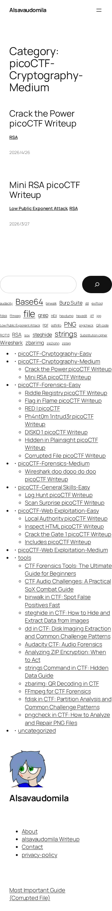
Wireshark (11, 342)
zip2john (53, 343)
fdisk (3, 316)
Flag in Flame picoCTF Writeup (63, 400)
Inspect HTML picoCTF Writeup (64, 526)
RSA (13, 137)
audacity (6, 303)
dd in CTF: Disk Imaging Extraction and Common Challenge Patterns (68, 632)
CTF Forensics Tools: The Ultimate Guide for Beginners (68, 569)
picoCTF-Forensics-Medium (54, 463)
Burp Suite (70, 302)
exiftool (96, 303)
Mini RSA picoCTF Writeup (44, 189)
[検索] (97, 284)
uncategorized (37, 730)
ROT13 (5, 335)
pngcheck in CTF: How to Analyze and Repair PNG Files (67, 718)
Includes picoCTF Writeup (58, 541)
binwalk (51, 303)
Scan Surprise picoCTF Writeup (65, 502)
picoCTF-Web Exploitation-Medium (63, 550)
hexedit (81, 316)
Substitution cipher (93, 335)
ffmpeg (15, 316)
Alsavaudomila (27, 10)
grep (43, 315)
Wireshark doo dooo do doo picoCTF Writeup (60, 475)
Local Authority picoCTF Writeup (66, 518)
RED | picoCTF (42, 408)
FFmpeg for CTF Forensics (58, 691)
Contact (32, 846)
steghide (42, 334)
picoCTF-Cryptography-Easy (54, 353)
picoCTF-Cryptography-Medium (59, 361)
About (30, 831)
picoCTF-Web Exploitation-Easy (58, 510)
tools (24, 557)
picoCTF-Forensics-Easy (49, 384)
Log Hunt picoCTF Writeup (59, 494)
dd (87, 303)
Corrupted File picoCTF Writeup (65, 455)
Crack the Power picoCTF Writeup (43, 118)
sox (27, 335)
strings (66, 334)
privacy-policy (39, 854)
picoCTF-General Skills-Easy (54, 487)
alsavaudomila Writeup (51, 839)
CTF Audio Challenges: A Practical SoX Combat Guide (68, 584)
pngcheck (86, 325)
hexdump (66, 316)
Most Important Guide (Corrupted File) (37, 893)
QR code (102, 325)
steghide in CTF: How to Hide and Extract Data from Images (67, 616)
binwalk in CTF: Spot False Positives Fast (58, 600)
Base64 (29, 301)
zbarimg (35, 342)
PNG (70, 324)
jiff (92, 316)
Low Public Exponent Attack (38, 208)
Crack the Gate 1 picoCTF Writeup (68, 534)
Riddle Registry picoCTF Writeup (66, 392)
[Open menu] (99, 10)
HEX (54, 316)
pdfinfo (56, 325)
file (29, 313)
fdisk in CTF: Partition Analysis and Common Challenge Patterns (68, 702)
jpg (98, 316)
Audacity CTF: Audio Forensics (63, 644)
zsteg (66, 343)
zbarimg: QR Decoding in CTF (62, 683)
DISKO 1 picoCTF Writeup (56, 432)
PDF (45, 325)
